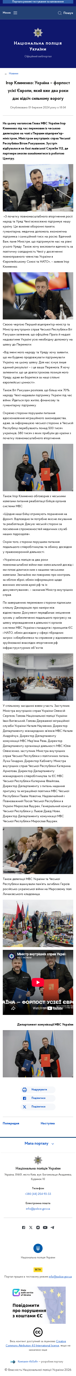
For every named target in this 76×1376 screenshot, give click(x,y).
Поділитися (38, 1098)
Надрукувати (39, 1089)
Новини (13, 73)
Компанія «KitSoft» (28, 1362)
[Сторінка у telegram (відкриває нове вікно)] (52, 1227)
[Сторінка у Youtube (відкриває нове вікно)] (45, 1227)
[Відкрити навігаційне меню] (15, 13)
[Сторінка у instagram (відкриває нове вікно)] (38, 1227)
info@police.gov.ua (38, 1208)
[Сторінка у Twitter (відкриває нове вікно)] (31, 1227)
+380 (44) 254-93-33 (38, 1194)
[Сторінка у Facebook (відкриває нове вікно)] (23, 1227)
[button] (38, 1143)
